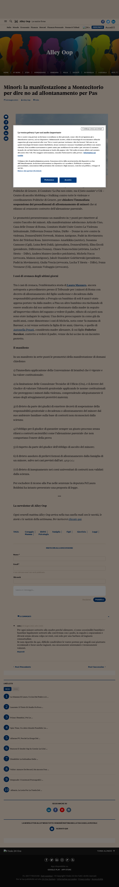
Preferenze (49, 180)
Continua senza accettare (92, 129)
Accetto (68, 180)
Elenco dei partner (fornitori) (29, 171)
